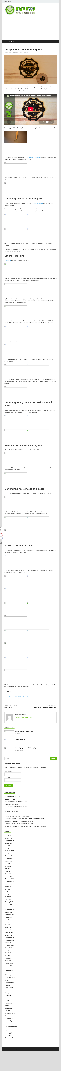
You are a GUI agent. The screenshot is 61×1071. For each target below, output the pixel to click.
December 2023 (9, 840)
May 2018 (7, 955)
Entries (8, 1032)
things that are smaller (35, 157)
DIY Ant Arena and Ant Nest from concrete (16, 806)
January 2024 (8, 838)
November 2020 (9, 881)
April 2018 (8, 958)
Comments (9, 1035)
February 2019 (9, 932)
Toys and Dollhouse (10, 1013)
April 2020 (8, 896)
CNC (6, 980)
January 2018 (8, 965)
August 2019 (8, 917)
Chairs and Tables (10, 977)
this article (8, 260)
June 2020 (8, 891)
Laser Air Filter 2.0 (20, 739)
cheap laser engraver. (37, 203)
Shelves (7, 1005)
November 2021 (9, 858)
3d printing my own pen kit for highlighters (27, 748)
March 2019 (8, 930)
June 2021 (8, 866)
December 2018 (9, 937)
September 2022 (9, 850)
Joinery (7, 993)
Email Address (8, 771)
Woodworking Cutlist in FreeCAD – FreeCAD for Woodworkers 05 (26, 818)
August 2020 (8, 886)
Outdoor (7, 1000)
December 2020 (9, 879)
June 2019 (8, 922)
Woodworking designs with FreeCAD (23, 821)
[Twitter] (56, 1)
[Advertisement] (30, 28)
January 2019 (8, 935)
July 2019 (7, 919)
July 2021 (7, 863)
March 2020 (8, 899)
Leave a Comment (24, 52)
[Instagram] (54, 1)
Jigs (6, 990)
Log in (6, 1030)
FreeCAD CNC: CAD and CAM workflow (19, 816)
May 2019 (7, 925)
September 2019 (9, 914)
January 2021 (8, 876)
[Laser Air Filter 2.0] (9, 739)
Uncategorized (9, 1018)
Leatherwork (8, 998)
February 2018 (9, 963)
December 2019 (9, 907)
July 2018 (7, 950)
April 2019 (8, 927)
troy (6, 818)
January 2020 (8, 904)
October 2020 (8, 884)
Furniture (7, 985)
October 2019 (8, 912)
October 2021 (8, 861)
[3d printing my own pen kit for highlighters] (9, 748)
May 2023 (7, 848)
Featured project (9, 982)
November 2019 (9, 909)
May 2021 (7, 868)
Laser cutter (8, 995)
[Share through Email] (1, 528)
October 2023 (8, 843)
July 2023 (7, 845)
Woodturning (8, 1021)
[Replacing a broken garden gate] (9, 731)
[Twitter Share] (1, 531)
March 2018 (8, 960)
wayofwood (16, 52)
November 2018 (9, 940)
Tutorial (7, 1015)
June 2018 (8, 953)
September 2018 (9, 945)
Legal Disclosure (19, 1049)
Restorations (8, 1003)
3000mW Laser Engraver (15, 698)
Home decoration (9, 987)
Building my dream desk (11, 804)
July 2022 (7, 853)
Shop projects (8, 1008)
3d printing (8, 975)
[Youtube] (52, 1)
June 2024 (8, 835)
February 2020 (9, 902)
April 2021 (8, 871)
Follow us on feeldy (10, 1038)
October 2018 (8, 942)
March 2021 (8, 873)
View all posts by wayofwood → (23, 717)
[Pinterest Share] (1, 534)
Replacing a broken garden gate (24, 731)
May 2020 (7, 894)
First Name (7, 777)
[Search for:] (30, 758)
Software (7, 1010)
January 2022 (8, 856)
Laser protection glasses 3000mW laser (19, 696)
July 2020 (7, 889)
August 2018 (8, 948)
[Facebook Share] (1, 538)
